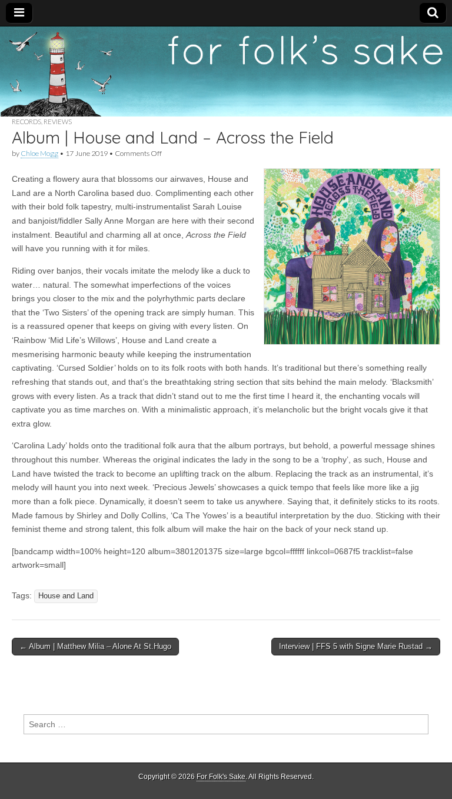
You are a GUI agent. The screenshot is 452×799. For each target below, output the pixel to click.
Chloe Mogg (39, 153)
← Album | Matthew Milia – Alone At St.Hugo (95, 646)
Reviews (58, 121)
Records (26, 121)
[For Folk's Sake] (226, 71)
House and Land (66, 596)
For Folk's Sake (221, 777)
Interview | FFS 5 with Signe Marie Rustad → (356, 646)
